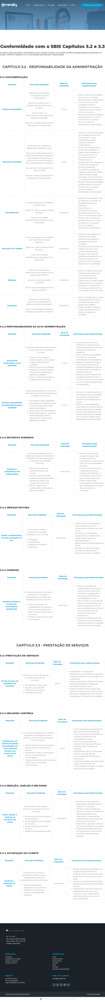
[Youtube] (64, 984)
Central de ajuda (11, 978)
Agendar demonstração (60, 969)
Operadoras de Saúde (13, 959)
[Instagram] (54, 984)
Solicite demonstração (92, 5)
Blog (73, 5)
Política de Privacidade (93, 994)
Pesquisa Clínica (11, 963)
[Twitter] (68, 984)
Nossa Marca (57, 961)
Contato (55, 967)
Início (28, 5)
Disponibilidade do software (15, 983)
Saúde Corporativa (11, 961)
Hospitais (8, 957)
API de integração (11, 980)
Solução (51, 5)
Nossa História (57, 959)
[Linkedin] (61, 984)
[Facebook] (57, 984)
